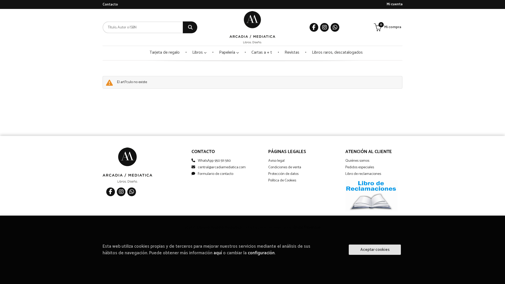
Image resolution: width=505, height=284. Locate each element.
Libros (198, 52)
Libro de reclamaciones (363, 174)
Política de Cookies (282, 181)
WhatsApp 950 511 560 (214, 161)
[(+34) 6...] (335, 27)
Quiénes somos (357, 161)
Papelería (227, 52)
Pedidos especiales (359, 167)
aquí (218, 253)
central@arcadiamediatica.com (222, 167)
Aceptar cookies (375, 249)
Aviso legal (276, 161)
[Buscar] (190, 27)
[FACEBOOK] (314, 27)
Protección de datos (283, 174)
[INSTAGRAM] (324, 27)
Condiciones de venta (284, 167)
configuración (261, 253)
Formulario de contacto (215, 174)
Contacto (110, 4)
